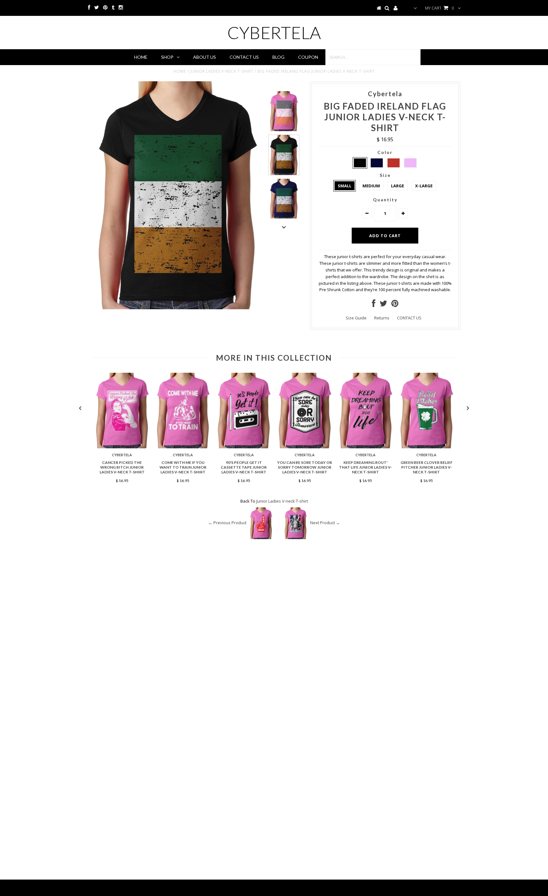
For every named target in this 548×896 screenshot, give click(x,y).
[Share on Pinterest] (394, 305)
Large (397, 186)
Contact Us (244, 57)
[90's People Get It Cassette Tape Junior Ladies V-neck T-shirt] (244, 447)
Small (344, 186)
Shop (167, 57)
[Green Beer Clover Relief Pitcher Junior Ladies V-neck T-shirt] (426, 447)
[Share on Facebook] (373, 305)
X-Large (424, 186)
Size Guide (356, 318)
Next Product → (325, 523)
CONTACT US (409, 318)
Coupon (308, 57)
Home (140, 57)
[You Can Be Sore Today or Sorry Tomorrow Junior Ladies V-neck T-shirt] (305, 447)
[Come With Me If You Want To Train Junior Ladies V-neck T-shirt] (183, 447)
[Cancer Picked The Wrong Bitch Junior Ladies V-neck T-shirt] (122, 447)
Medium (371, 186)
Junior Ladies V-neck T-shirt (221, 71)
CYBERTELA (274, 32)
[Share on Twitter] (383, 305)
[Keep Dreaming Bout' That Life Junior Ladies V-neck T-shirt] (366, 447)
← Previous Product (227, 523)
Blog (278, 57)
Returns (381, 318)
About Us (204, 57)
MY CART (439, 8)
